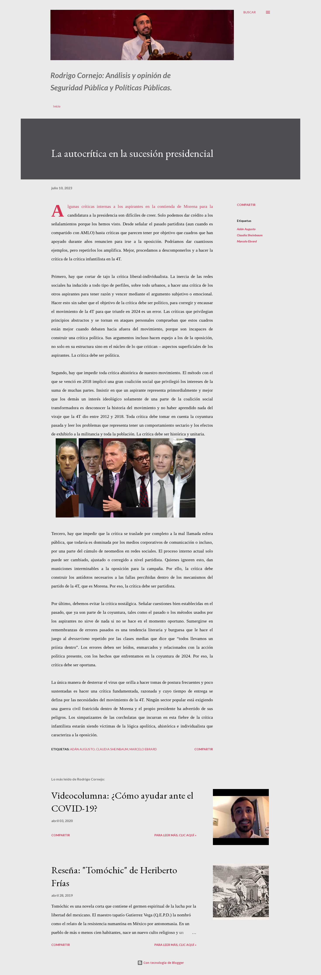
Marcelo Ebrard (247, 241)
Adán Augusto (246, 229)
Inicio (56, 106)
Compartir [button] (246, 205)
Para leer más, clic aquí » (175, 835)
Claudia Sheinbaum (249, 235)
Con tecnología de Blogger (163, 963)
